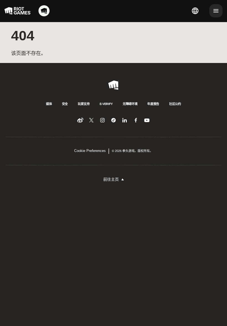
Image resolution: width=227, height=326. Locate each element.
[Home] (44, 10)
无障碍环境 (130, 104)
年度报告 (153, 104)
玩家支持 (84, 104)
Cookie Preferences (90, 151)
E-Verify (106, 104)
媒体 (49, 104)
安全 (65, 104)
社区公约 (175, 104)
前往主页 (111, 179)
